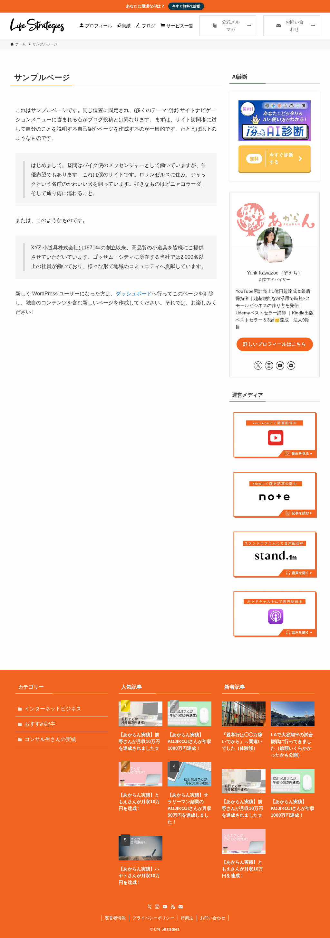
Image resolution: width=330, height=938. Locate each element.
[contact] (291, 365)
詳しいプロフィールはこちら (274, 344)
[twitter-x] (258, 365)
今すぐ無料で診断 (186, 6)
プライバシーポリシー (153, 917)
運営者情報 (115, 917)
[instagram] (269, 365)
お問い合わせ (212, 917)
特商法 (187, 917)
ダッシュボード (134, 293)
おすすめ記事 (39, 724)
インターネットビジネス (52, 708)
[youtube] (280, 365)
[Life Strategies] (37, 26)
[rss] (173, 907)
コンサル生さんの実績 (50, 739)
